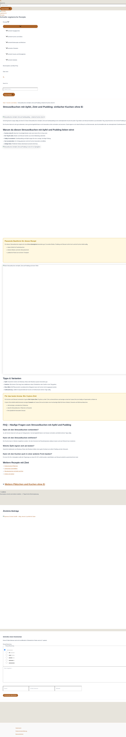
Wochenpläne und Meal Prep (10, 65)
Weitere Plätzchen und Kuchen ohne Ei (25, 484)
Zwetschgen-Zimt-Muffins (10, 468)
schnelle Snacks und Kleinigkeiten (17, 54)
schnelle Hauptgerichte (14, 30)
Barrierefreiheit (19, 734)
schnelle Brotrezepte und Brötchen (17, 42)
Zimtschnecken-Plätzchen (11, 466)
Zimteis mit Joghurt (9, 474)
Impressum (18, 728)
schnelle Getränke (12, 60)
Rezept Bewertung (7, 644)
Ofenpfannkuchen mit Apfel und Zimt (13, 471)
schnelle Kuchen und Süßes (15, 36)
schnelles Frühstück (13, 48)
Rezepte (5, 22)
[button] (0, 1)
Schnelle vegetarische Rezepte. (13, 17)
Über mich (5, 71)
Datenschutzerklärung (21, 731)
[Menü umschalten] (20, 26)
